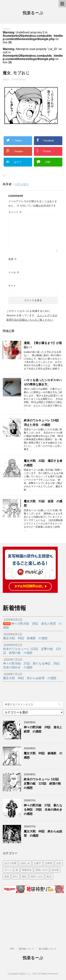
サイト (12, 285)
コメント (15, 211)
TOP (12, 949)
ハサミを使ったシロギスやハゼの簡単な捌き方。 (43, 382)
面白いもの (37, 876)
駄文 (49, 876)
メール (13, 272)
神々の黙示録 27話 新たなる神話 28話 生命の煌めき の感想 (44, 809)
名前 (12, 259)
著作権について (26, 949)
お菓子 (37, 863)
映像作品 (27, 869)
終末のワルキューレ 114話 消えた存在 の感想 (43, 422)
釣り (15, 876)
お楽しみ (25, 863)
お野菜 (48, 863)
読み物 (55, 869)
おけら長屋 (10, 863)
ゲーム (8, 869)
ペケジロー (21, 184)
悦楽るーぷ (33, 13)
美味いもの (41, 869)
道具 (6, 876)
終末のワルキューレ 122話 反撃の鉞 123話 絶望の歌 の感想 (44, 783)
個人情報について (47, 949)
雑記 (24, 876)
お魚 (58, 863)
